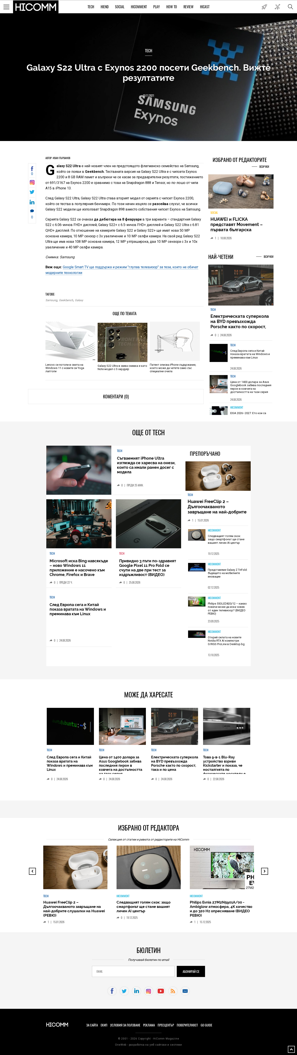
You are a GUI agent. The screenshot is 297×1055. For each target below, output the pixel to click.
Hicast (204, 7)
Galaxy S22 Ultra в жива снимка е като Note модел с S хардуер (122, 367)
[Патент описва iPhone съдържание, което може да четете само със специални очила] (175, 341)
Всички (264, 167)
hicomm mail (185, 991)
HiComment (139, 7)
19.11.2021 (148, 95)
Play (156, 7)
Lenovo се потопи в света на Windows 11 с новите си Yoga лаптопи (64, 368)
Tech (91, 7)
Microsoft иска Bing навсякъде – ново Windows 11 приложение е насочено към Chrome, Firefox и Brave (79, 568)
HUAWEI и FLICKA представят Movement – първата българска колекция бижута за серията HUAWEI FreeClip (237, 230)
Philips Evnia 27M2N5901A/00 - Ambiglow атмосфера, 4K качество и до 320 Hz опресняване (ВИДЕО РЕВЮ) (221, 908)
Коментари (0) (116, 396)
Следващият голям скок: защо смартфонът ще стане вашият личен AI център (226, 539)
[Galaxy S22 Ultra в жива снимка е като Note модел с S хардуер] (122, 342)
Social (119, 7)
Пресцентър (166, 1025)
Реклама (149, 1025)
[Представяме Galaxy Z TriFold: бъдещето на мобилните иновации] (196, 567)
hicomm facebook (112, 991)
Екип (104, 1025)
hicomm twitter (124, 991)
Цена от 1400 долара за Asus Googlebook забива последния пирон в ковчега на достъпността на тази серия (250, 387)
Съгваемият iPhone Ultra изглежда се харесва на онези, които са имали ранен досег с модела (146, 465)
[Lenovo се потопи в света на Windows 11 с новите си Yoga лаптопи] (70, 341)
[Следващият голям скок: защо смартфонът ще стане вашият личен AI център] (196, 535)
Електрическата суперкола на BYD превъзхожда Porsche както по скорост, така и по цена (239, 324)
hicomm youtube (160, 991)
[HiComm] (36, 7)
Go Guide (206, 1025)
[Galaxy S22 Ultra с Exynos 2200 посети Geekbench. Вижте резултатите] (32, 184)
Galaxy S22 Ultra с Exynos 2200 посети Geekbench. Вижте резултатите (149, 72)
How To (171, 7)
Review (189, 7)
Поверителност (187, 1025)
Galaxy (79, 300)
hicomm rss (173, 991)
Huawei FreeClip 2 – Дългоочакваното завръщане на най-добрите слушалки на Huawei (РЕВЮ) (218, 509)
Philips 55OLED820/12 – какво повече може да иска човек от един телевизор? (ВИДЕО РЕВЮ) (227, 608)
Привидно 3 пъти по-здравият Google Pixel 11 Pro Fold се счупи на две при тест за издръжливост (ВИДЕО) (147, 568)
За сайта (92, 1025)
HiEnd (104, 7)
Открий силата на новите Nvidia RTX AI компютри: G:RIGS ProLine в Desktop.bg (226, 641)
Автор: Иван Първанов (57, 158)
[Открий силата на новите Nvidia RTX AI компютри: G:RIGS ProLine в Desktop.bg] (196, 634)
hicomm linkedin (136, 991)
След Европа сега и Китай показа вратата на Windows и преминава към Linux (250, 354)
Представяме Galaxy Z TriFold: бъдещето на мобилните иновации (227, 573)
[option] (240, 356)
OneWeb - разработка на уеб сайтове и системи (148, 1044)
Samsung (51, 300)
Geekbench (66, 300)
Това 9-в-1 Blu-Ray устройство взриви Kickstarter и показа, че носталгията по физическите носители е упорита (224, 767)
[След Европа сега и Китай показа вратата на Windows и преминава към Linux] (219, 353)
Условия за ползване (125, 1025)
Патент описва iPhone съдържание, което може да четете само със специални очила (173, 368)
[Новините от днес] (264, 6)
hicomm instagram (148, 991)
